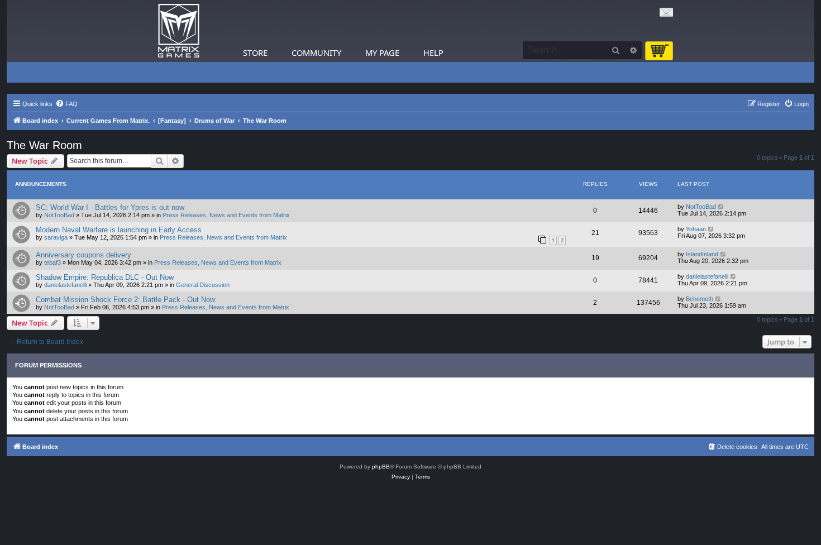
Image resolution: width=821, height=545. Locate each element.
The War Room (44, 145)
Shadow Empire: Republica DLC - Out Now (105, 277)
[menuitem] (66, 104)
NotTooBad (59, 215)
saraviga (56, 237)
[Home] (178, 31)
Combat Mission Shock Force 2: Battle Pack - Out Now (125, 299)
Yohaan (696, 229)
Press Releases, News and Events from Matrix (226, 215)
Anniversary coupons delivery (83, 255)
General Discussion (203, 284)
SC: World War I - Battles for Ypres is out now (110, 207)
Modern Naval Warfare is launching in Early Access (119, 230)
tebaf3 (52, 262)
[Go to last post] (721, 206)
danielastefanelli (65, 284)
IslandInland (702, 254)
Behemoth (699, 298)
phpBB (381, 466)
